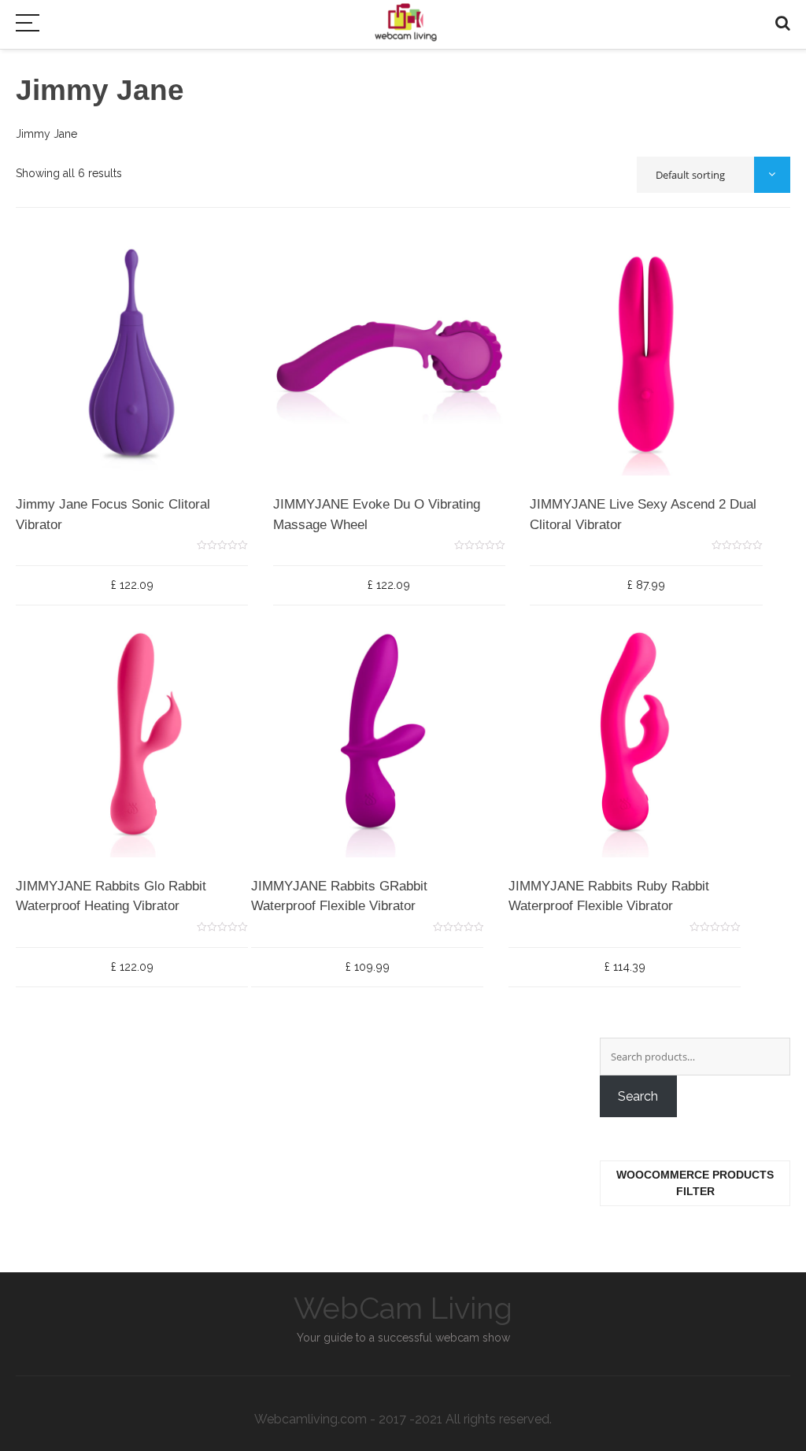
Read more (576, 882)
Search (638, 1096)
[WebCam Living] (406, 18)
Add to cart (83, 500)
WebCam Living (403, 1308)
